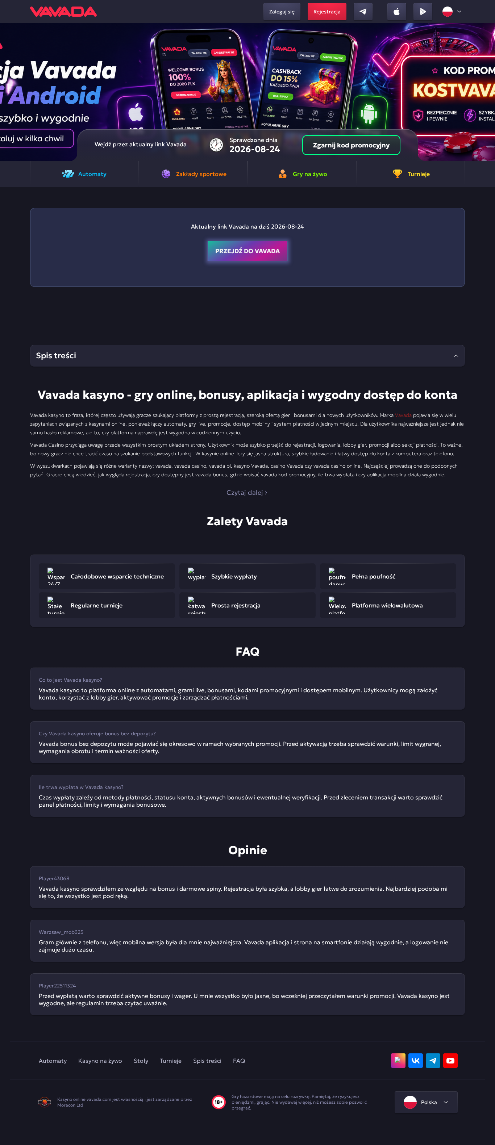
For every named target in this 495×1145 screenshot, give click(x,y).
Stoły (141, 1060)
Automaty (53, 1060)
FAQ (239, 1060)
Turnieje (171, 1060)
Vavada (403, 415)
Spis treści (207, 1060)
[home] (63, 12)
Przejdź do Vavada (247, 251)
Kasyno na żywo (100, 1060)
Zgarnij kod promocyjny (351, 145)
